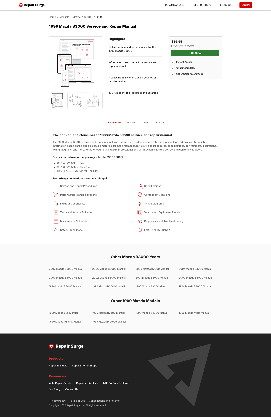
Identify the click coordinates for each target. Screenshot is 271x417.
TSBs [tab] (145, 122)
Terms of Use (77, 400)
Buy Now (195, 52)
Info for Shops (202, 5)
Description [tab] (114, 122)
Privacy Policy (57, 400)
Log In (246, 5)
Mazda (77, 17)
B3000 (88, 17)
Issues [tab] (131, 122)
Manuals (64, 17)
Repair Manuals (174, 5)
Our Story (54, 389)
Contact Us (71, 389)
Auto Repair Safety (60, 383)
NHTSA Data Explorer (116, 383)
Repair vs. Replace (87, 383)
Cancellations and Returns (104, 400)
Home (52, 17)
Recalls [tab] (159, 122)
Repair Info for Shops (84, 365)
